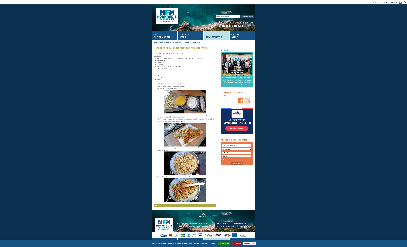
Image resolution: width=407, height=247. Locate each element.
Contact (386, 2)
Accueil (375, 2)
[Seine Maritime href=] (188, 235)
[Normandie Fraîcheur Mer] (167, 15)
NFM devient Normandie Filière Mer (236, 78)
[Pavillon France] (237, 134)
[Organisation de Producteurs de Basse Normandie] (194, 235)
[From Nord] (208, 235)
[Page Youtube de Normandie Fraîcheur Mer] (247, 101)
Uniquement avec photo (232, 160)
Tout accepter (224, 243)
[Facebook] (400, 2)
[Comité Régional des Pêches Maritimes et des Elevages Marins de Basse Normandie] (200, 235)
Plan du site (394, 2)
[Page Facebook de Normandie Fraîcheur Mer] (240, 101)
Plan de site (227, 223)
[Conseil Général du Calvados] (183, 235)
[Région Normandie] (170, 235)
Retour (157, 205)
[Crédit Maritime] (234, 235)
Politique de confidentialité (226, 226)
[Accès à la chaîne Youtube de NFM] (405, 2)
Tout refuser (236, 243)
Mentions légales (240, 223)
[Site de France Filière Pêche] (217, 235)
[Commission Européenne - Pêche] (163, 235)
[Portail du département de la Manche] (176, 235)
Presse (380, 2)
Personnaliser (249, 243)
